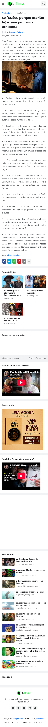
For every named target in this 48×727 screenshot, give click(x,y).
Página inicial (7, 13)
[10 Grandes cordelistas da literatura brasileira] (8, 562)
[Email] (24, 261)
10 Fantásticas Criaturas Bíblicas (30, 592)
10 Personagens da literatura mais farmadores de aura (12, 293)
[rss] (35, 708)
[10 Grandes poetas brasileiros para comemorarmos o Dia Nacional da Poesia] (8, 651)
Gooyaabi (40, 719)
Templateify (17, 719)
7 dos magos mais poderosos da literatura (29, 582)
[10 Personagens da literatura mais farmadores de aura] (12, 281)
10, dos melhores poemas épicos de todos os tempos (31, 604)
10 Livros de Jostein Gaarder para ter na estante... (30, 626)
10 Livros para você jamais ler (35, 292)
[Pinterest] (19, 261)
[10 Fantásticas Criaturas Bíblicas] (8, 595)
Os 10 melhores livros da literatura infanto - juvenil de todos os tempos (30, 638)
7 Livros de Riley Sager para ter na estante (30, 571)
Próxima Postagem (37, 358)
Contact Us (26, 722)
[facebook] (13, 708)
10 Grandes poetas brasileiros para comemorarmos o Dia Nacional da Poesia (30, 650)
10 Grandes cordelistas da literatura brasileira (27, 560)
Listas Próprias (21, 13)
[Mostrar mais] (29, 261)
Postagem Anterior (11, 358)
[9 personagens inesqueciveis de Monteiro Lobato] (8, 664)
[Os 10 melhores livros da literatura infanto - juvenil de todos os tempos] (8, 639)
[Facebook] (4, 261)
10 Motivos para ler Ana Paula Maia (12, 319)
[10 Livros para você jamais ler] (35, 281)
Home (6, 722)
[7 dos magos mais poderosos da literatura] (8, 584)
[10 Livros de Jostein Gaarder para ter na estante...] (8, 628)
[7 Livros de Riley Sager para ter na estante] (8, 573)
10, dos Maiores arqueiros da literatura (28, 615)
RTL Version (39, 722)
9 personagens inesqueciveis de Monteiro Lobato (29, 662)
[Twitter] (9, 261)
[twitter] (18, 708)
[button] (3, 4)
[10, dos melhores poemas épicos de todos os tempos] (8, 606)
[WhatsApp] (14, 261)
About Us (15, 722)
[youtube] (24, 708)
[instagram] (30, 708)
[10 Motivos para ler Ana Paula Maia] (12, 309)
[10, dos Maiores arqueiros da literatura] (8, 617)
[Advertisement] (24, 522)
